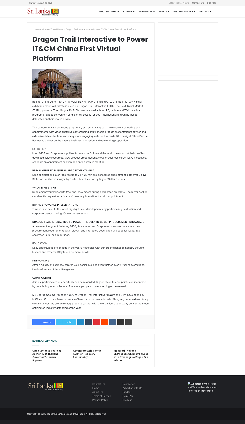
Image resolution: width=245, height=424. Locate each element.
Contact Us (198, 2)
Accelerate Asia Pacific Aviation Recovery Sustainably (87, 354)
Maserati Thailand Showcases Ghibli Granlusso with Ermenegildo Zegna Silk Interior (131, 355)
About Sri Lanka (107, 11)
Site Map (211, 2)
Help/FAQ (127, 396)
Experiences (145, 11)
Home (37, 29)
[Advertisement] (188, 48)
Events (163, 11)
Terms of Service (101, 396)
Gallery (204, 11)
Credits (126, 392)
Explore (127, 11)
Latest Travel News (179, 2)
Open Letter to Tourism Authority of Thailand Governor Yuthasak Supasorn (46, 355)
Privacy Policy (100, 400)
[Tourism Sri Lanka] (45, 11)
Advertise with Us (132, 388)
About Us (97, 392)
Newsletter (128, 384)
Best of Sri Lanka (183, 11)
